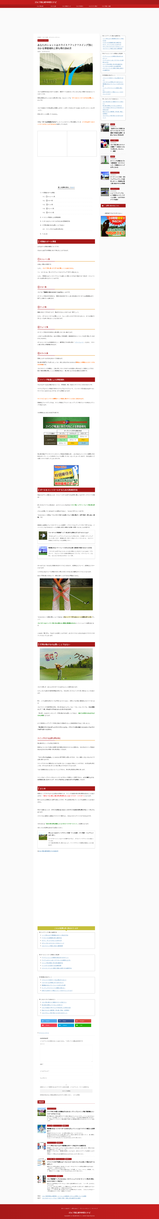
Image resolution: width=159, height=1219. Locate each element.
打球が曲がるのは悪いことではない (54, 225)
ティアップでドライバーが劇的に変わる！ (53, 988)
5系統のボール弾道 (49, 192)
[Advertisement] (79, 20)
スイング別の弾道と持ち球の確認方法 (52, 963)
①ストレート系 (50, 196)
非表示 (72, 187)
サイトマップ (95, 1208)
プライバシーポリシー (85, 1208)
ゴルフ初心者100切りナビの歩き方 (48, 851)
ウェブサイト (43, 1078)
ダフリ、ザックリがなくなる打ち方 (52, 940)
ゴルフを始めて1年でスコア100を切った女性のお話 (56, 1007)
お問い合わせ (74, 1208)
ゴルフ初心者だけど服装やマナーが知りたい (54, 1002)
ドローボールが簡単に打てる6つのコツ (53, 982)
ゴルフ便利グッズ (66, 6)
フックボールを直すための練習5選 (51, 965)
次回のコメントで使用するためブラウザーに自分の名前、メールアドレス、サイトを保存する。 (65, 1087)
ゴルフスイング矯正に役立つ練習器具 (52, 946)
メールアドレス (44, 1071)
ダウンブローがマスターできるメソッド (53, 943)
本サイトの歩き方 (65, 1208)
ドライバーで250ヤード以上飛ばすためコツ (54, 980)
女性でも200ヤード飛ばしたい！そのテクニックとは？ (57, 990)
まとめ (45, 234)
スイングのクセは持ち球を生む (54, 229)
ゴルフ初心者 (40, 6)
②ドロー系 (49, 200)
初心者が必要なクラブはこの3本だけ (52, 1005)
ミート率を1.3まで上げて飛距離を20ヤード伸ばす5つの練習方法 (66, 1145)
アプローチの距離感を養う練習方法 (52, 938)
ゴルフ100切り (79, 6)
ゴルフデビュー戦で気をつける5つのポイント (54, 1013)
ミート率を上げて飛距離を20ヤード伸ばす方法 (55, 935)
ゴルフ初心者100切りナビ (46, 2)
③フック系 (49, 204)
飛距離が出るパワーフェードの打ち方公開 (53, 985)
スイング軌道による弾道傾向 (52, 217)
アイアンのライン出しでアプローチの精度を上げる (56, 960)
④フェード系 (50, 208)
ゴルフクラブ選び (93, 6)
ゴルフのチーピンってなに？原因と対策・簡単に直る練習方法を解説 (61, 1198)
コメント (42, 1044)
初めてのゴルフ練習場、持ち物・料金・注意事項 (55, 1010)
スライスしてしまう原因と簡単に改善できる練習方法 (57, 968)
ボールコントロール (44, 1032)
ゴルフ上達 (53, 6)
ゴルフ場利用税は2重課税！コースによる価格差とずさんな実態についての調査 (64, 1196)
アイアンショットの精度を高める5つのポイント (55, 957)
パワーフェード (79, 342)
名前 (41, 1064)
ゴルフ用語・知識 (106, 6)
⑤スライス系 (50, 212)
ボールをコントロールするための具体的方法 (56, 221)
